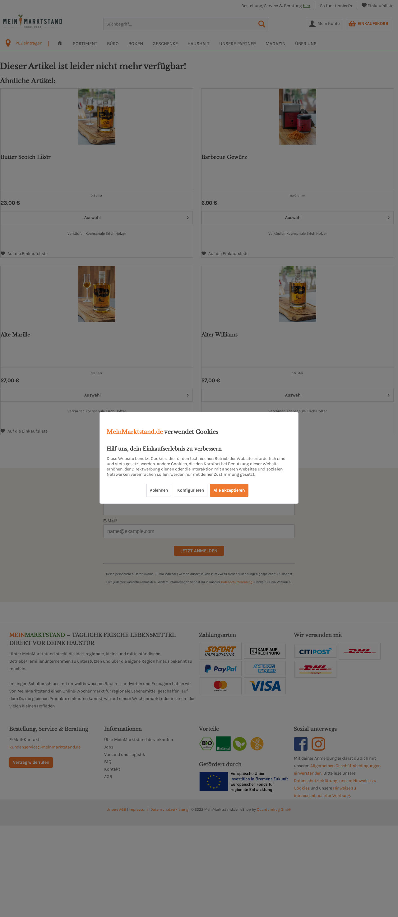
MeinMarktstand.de (135, 431)
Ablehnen (159, 490)
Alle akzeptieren (229, 490)
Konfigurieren (190, 490)
